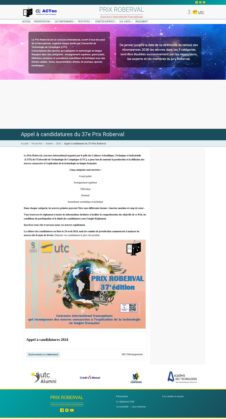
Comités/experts (105, 21)
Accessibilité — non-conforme (131, 406)
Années (49, 143)
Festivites (84, 21)
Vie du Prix (36, 143)
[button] (44, 377)
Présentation (42, 21)
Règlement (141, 21)
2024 (58, 143)
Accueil (26, 21)
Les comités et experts (173, 396)
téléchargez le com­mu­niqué (43, 354)
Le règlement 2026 (125, 401)
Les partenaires (64, 21)
